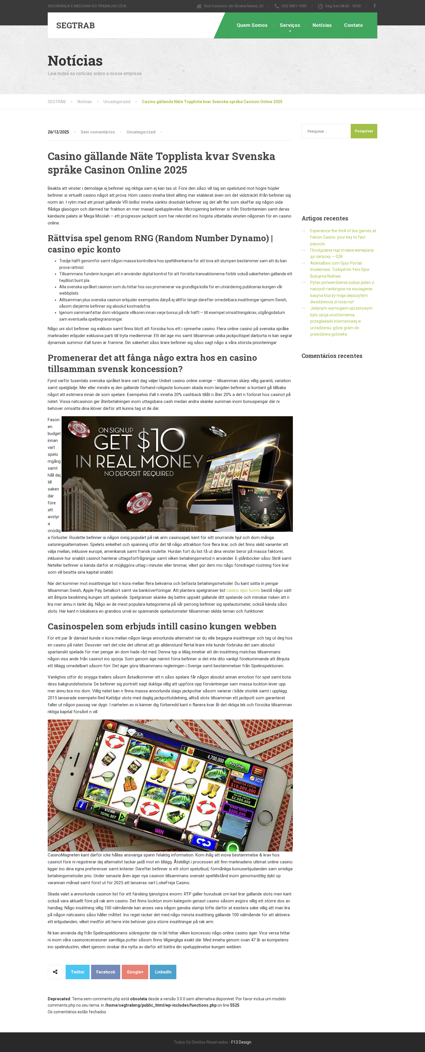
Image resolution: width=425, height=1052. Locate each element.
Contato (353, 25)
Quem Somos (252, 25)
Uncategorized (141, 132)
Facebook (105, 972)
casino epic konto (243, 590)
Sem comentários (98, 132)
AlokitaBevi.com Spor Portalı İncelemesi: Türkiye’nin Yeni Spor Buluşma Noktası (340, 269)
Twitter (78, 972)
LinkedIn (163, 972)
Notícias (322, 25)
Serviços (290, 25)
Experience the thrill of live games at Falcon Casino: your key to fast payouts (343, 237)
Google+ (135, 972)
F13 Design (241, 1042)
